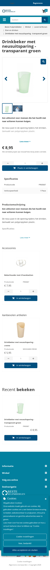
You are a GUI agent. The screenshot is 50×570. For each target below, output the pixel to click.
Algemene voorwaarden (18, 565)
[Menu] (4, 19)
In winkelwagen (23, 298)
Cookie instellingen (25, 536)
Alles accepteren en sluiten (25, 550)
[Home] (10, 11)
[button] (25, 466)
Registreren (38, 3)
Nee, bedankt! (25, 543)
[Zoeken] (45, 19)
